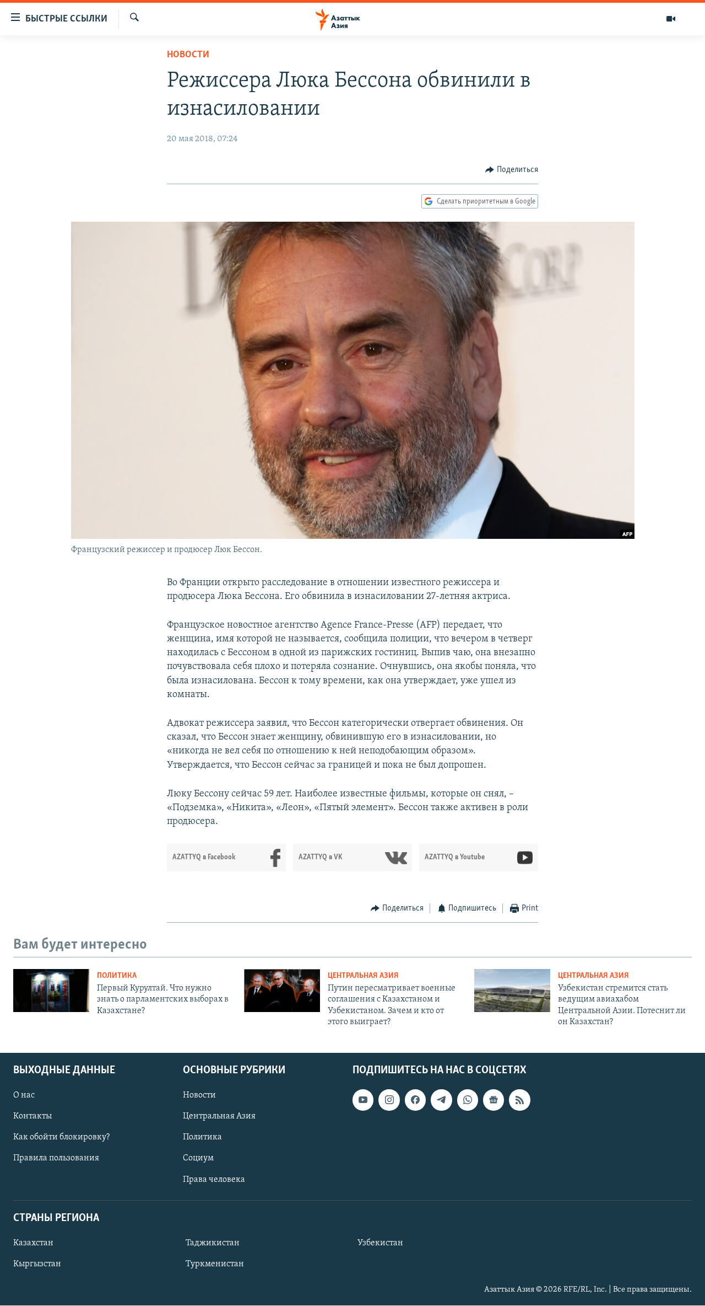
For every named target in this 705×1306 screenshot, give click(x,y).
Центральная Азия (363, 976)
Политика (117, 976)
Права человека (214, 1179)
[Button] (511, 170)
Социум (198, 1158)
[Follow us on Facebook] (415, 1100)
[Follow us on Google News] (493, 1100)
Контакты (32, 1116)
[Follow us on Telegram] (441, 1100)
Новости (188, 55)
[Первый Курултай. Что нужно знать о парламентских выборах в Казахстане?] (51, 990)
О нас (24, 1095)
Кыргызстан (37, 1264)
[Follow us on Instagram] (388, 1100)
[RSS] (519, 1100)
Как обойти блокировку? (61, 1137)
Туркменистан (215, 1264)
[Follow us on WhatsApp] (467, 1100)
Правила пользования (56, 1158)
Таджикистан (213, 1243)
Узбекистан (380, 1243)
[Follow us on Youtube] (362, 1100)
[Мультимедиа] (670, 18)
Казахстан (33, 1243)
